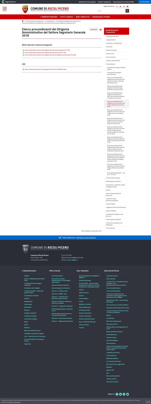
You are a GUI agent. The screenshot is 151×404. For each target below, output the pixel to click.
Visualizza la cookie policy (14, 402)
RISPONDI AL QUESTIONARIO (86, 237)
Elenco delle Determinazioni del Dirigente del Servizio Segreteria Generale (50, 55)
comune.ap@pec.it (72, 260)
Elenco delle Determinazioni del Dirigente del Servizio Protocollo (47, 50)
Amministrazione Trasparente (34, 21)
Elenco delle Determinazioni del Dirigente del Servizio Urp (45, 53)
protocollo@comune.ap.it (75, 257)
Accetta (148, 402)
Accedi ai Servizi (144, 2)
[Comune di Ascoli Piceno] (46, 9)
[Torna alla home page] (23, 21)
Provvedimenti (49, 21)
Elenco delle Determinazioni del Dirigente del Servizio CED (45, 69)
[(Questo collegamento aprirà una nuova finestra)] (116, 6)
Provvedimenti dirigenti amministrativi (68, 21)
